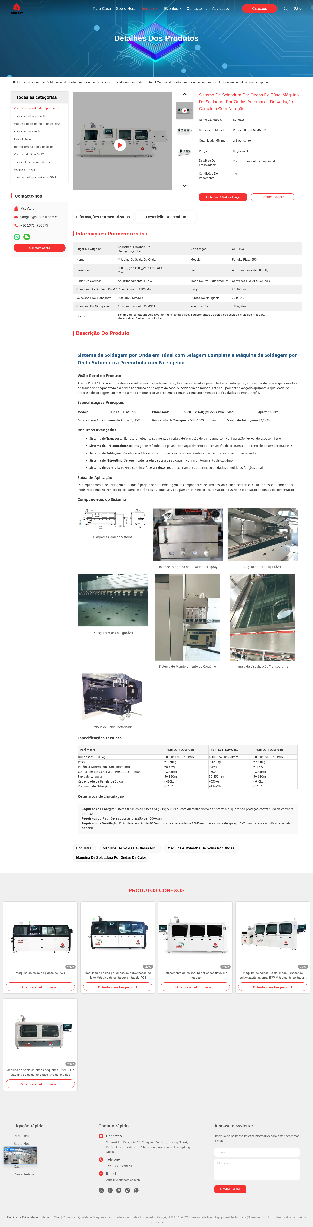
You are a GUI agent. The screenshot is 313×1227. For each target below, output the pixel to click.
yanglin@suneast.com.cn (39, 217)
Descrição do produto (166, 217)
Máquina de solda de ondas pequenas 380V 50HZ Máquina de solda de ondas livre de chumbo (40, 1072)
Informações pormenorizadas (103, 217)
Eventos (171, 8)
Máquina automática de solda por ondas (201, 848)
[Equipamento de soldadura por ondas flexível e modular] (195, 936)
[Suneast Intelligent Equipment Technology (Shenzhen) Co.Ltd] (17, 8)
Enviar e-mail (230, 1189)
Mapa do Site (50, 1217)
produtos (148, 8)
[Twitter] (101, 1191)
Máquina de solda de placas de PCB (40, 973)
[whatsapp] (17, 237)
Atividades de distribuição (222, 8)
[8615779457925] (136, 1191)
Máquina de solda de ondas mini (129, 848)
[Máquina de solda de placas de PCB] (40, 936)
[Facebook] (110, 1191)
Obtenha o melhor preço (223, 197)
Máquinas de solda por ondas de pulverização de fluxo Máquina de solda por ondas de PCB (118, 975)
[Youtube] (119, 1191)
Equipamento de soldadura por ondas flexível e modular (195, 975)
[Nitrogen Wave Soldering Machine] (122, 141)
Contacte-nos (197, 8)
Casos (18, 1166)
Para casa (102, 8)
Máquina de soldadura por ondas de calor (111, 857)
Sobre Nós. (125, 8)
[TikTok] (128, 1191)
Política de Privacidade (22, 1217)
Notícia (18, 1159)
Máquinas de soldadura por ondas (73, 82)
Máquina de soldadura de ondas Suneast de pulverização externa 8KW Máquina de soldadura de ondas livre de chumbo (273, 975)
